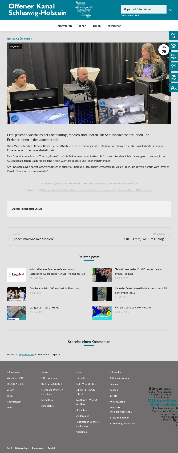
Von (75, 183)
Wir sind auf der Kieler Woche (133, 307)
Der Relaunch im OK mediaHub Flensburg (54, 288)
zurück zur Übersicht (19, 38)
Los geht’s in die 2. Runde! (45, 307)
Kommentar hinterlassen (125, 183)
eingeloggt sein (26, 354)
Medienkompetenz (144, 190)
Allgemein (15, 46)
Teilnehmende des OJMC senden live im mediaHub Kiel (138, 271)
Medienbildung (127, 190)
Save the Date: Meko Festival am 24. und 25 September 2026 (141, 290)
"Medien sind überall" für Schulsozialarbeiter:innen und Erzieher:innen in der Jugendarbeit (79, 190)
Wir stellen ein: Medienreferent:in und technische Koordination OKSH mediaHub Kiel (58, 271)
